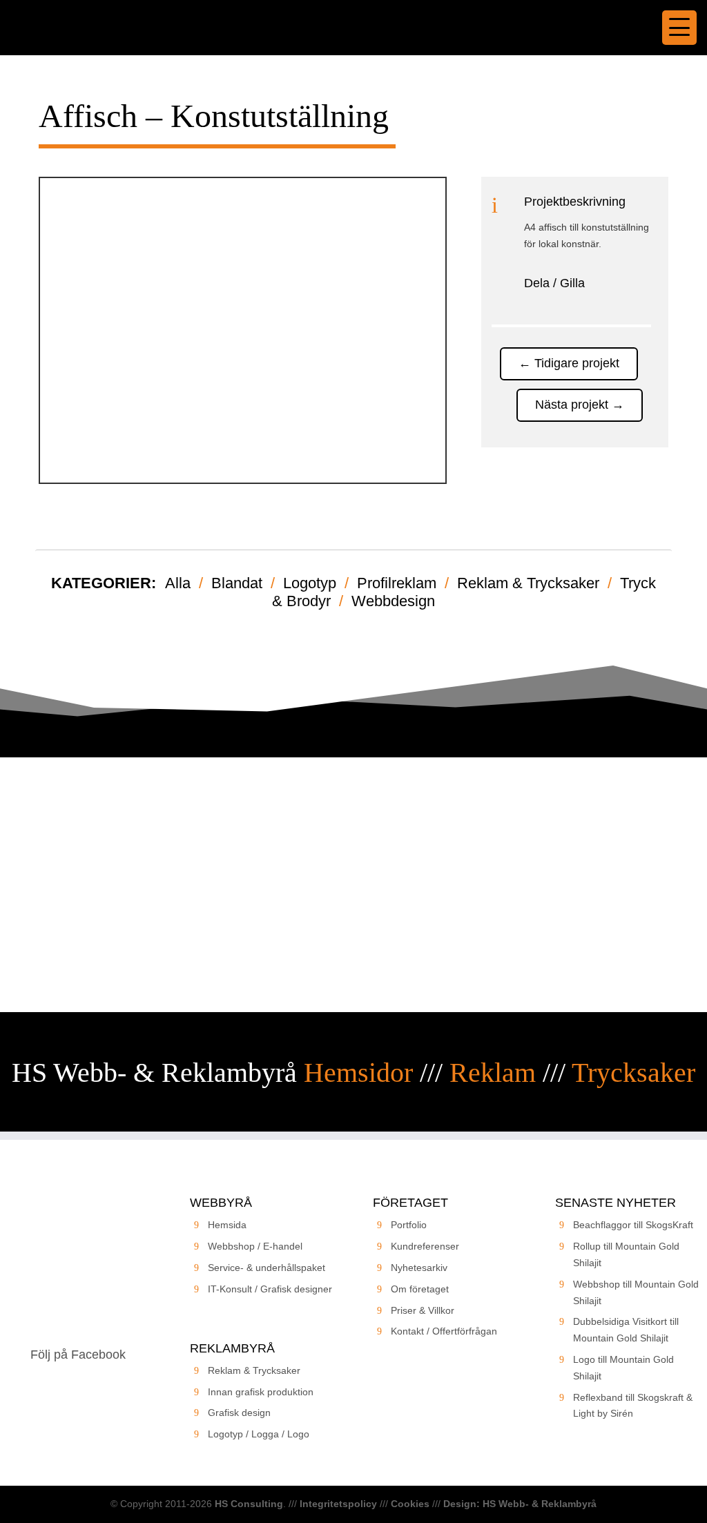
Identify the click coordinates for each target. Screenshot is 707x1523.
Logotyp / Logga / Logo (258, 1433)
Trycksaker (633, 1072)
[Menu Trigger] (679, 27)
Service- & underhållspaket (266, 1267)
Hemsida (227, 1224)
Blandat (236, 583)
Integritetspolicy (338, 1503)
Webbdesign (393, 601)
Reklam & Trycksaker (528, 583)
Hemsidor (358, 1072)
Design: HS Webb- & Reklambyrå (520, 1503)
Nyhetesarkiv (419, 1267)
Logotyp (309, 583)
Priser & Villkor (422, 1310)
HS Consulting (249, 1503)
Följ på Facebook (78, 1354)
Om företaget (420, 1288)
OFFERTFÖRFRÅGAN (353, 939)
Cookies (410, 1503)
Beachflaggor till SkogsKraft (633, 1224)
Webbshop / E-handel (255, 1246)
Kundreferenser (425, 1246)
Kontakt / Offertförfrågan (444, 1331)
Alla (178, 583)
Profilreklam (396, 583)
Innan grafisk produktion (260, 1391)
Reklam (492, 1072)
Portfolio (409, 1224)
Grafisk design (239, 1412)
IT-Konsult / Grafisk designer (270, 1288)
